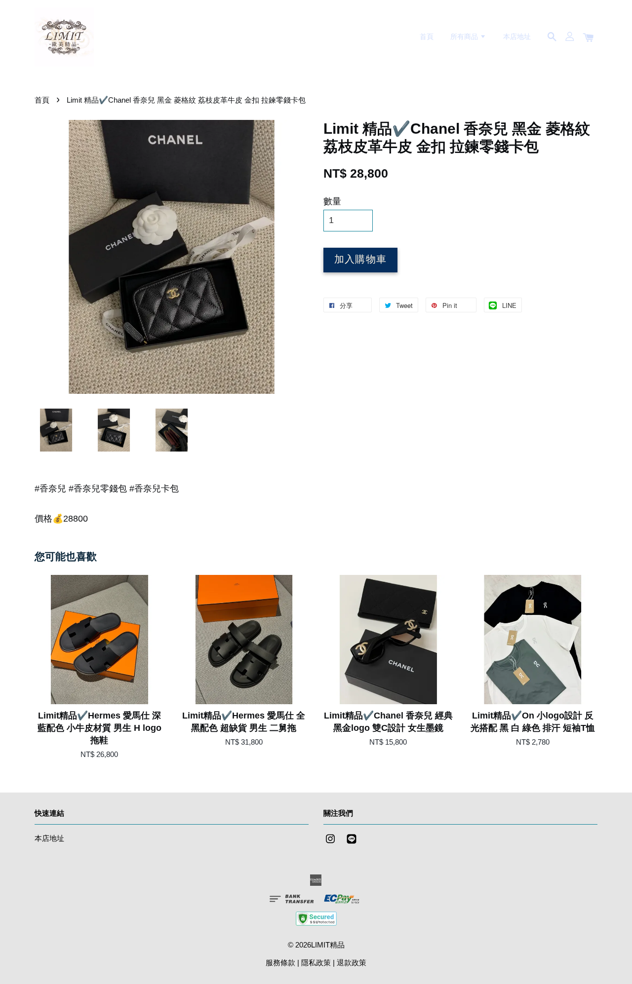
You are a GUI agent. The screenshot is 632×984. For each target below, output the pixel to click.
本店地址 (517, 36)
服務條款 (280, 962)
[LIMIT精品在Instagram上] (330, 843)
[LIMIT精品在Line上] (351, 843)
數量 (332, 201)
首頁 (427, 36)
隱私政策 (316, 962)
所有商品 (465, 36)
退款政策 (351, 962)
